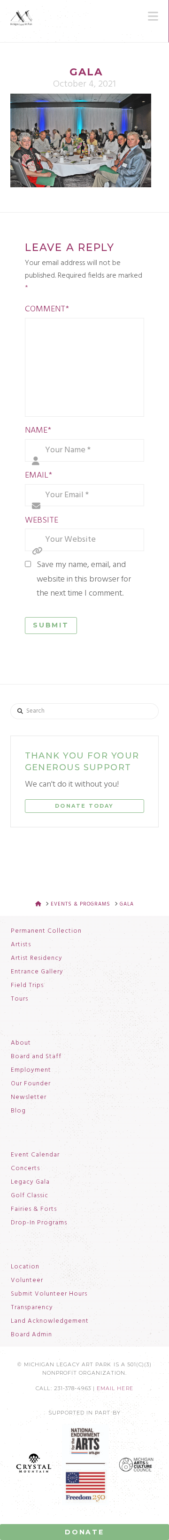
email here (115, 1388)
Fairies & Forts (34, 1209)
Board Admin (31, 1335)
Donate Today (84, 806)
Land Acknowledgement (50, 1321)
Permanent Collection (46, 931)
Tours (19, 999)
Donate (84, 1532)
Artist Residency (36, 958)
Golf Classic (29, 1196)
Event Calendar (35, 1155)
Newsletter (28, 1097)
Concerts (25, 1168)
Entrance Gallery (37, 972)
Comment (47, 309)
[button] (153, 16)
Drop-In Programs (39, 1223)
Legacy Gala (30, 1182)
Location (25, 1267)
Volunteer (27, 1280)
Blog (18, 1111)
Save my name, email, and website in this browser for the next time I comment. (84, 579)
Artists (21, 945)
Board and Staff (36, 1056)
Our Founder (31, 1084)
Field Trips (27, 985)
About (21, 1043)
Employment (31, 1070)
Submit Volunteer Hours (49, 1294)
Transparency (32, 1307)
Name (38, 430)
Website (41, 520)
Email (38, 475)
